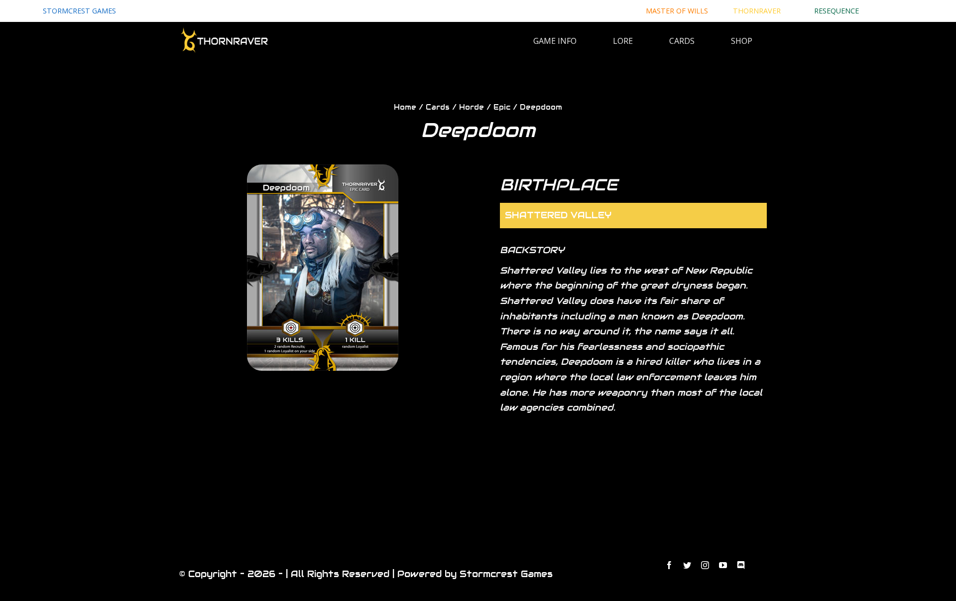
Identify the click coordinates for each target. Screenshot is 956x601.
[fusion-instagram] (705, 565)
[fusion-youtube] (723, 565)
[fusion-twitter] (687, 565)
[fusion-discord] (741, 565)
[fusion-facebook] (669, 565)
